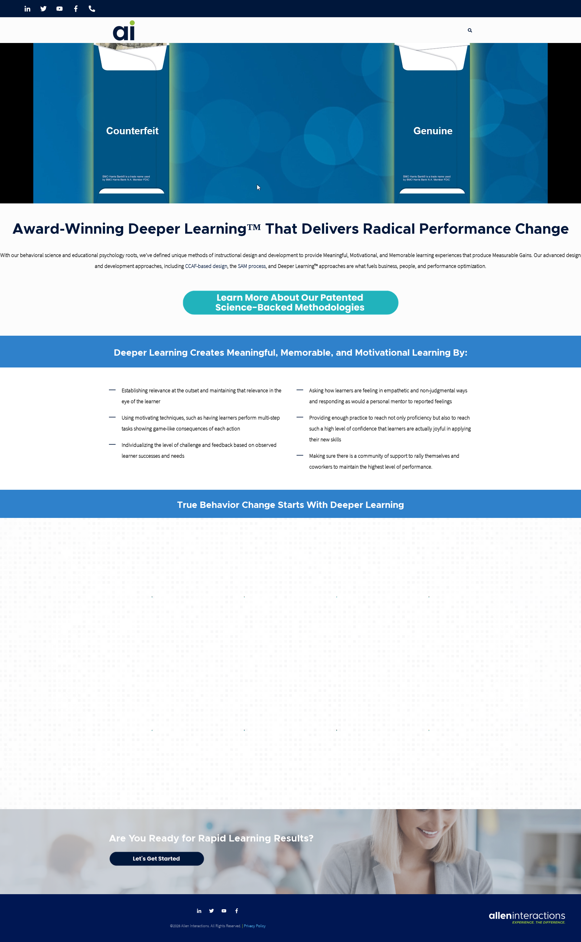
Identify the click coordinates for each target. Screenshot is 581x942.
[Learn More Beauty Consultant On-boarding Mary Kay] (429, 596)
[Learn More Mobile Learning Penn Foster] (429, 730)
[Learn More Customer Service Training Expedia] (337, 596)
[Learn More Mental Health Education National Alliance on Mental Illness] (152, 730)
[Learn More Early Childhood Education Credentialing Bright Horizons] (244, 596)
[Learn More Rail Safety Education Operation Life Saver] (337, 730)
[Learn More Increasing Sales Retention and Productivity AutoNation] (152, 596)
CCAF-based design (206, 265)
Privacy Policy (255, 925)
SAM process (252, 265)
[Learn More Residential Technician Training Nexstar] (244, 730)
